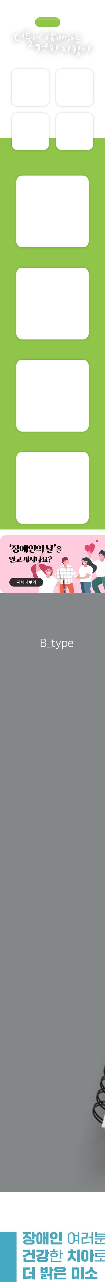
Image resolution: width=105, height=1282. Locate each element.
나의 (74, 96)
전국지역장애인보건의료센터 (49, 1272)
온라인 (74, 140)
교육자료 (30, 96)
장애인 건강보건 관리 (52, 382)
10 (89, 873)
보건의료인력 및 (52, 566)
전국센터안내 (84, 924)
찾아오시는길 (77, 1164)
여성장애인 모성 (52, 474)
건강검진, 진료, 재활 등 (53, 658)
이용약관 (52, 1164)
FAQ (20, 953)
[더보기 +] (97, 1013)
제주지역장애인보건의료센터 (27, 8)
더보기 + (84, 750)
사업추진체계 (52, 924)
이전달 (61, 1014)
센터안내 (52, 952)
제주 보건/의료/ (20, 987)
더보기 (47, 169)
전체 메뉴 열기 (98, 9)
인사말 (20, 924)
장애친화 (84, 954)
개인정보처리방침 (24, 1164)
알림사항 (30, 140)
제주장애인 (52, 988)
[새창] (46, 704)
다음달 (90, 1014)
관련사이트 (33, 1256)
